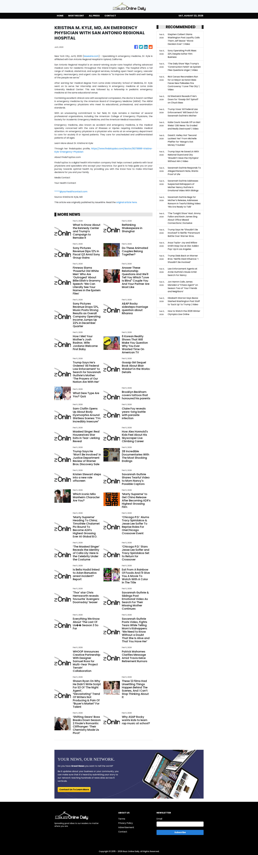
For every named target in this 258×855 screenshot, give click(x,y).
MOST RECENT (76, 15)
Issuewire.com (91, 56)
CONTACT (110, 15)
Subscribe (180, 832)
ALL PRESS (94, 15)
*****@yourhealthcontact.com (70, 191)
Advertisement (126, 827)
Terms (121, 818)
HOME (60, 15)
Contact (122, 831)
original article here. (126, 202)
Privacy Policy (125, 823)
